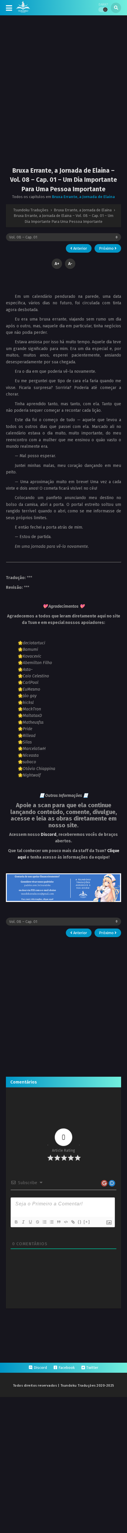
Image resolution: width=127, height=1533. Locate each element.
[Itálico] (23, 1221)
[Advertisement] (63, 95)
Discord (48, 834)
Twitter (92, 1367)
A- (70, 263)
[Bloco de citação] (58, 1221)
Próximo (107, 248)
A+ (57, 263)
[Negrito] (15, 1221)
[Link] (72, 1221)
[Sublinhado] (30, 1221)
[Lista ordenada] (44, 1221)
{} (80, 1222)
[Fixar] (37, 1221)
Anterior (79, 248)
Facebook (66, 1367)
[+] (87, 1222)
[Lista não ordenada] (51, 1221)
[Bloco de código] (65, 1221)
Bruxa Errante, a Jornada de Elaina (83, 197)
